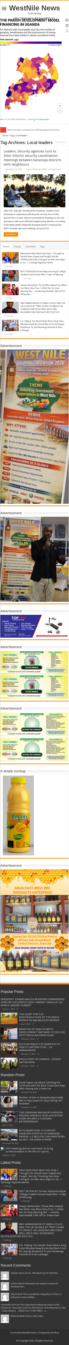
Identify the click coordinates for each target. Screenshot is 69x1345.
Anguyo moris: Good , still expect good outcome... (35, 1273)
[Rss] (25, 1337)
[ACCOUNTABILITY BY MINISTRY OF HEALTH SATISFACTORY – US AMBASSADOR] (9, 1048)
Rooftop (55, 1332)
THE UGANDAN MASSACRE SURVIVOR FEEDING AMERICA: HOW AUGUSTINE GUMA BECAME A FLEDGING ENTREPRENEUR (41, 1117)
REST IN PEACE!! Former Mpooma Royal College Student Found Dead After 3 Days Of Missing (42, 1194)
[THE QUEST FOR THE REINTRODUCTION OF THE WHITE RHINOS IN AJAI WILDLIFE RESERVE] (9, 1018)
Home (5, 135)
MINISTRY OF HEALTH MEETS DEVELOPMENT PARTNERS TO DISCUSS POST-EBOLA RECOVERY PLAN (42, 1032)
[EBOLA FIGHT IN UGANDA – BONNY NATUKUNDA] (9, 1063)
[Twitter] (31, 1337)
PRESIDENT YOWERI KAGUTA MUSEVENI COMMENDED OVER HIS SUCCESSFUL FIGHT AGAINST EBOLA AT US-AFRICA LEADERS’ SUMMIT (32, 1002)
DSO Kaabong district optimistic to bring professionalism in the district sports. (29, 1150)
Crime (28, 169)
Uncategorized (54, 169)
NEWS (44, 169)
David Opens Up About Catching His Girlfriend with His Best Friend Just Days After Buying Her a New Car (42, 1085)
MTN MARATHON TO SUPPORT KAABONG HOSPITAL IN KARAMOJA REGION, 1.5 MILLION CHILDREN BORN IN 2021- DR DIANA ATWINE (42, 1135)
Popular (17, 246)
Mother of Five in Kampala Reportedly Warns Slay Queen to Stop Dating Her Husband (41, 1100)
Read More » (11, 234)
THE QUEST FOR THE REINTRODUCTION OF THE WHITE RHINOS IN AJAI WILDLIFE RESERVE (39, 1017)
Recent (6, 246)
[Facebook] (28, 1337)
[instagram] (44, 1337)
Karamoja (36, 169)
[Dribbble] (38, 1337)
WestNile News (34, 8)
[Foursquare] (41, 1337)
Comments (30, 246)
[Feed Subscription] (68, 142)
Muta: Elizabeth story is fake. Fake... (27, 1316)
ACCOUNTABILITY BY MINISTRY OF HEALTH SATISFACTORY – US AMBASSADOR (39, 1047)
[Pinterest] (34, 1337)
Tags (42, 246)
